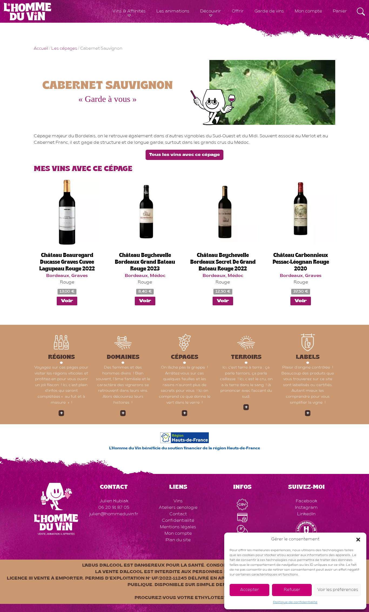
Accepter (249, 590)
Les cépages (64, 49)
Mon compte (308, 11)
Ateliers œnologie (178, 508)
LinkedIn (306, 514)
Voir (67, 301)
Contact (178, 514)
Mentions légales (178, 527)
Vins (178, 501)
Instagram (306, 508)
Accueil (41, 49)
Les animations (172, 11)
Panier (340, 11)
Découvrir (210, 11)
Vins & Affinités (129, 11)
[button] (358, 539)
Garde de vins (269, 11)
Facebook (306, 501)
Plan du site (178, 540)
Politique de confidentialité (295, 602)
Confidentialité (178, 521)
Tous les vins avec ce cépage (184, 155)
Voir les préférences (337, 590)
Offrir (238, 11)
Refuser (292, 590)
